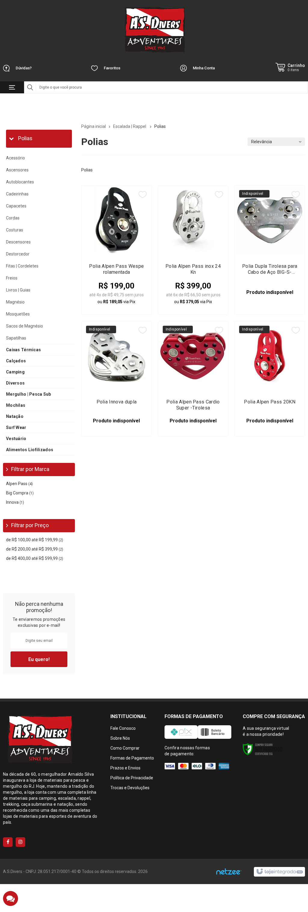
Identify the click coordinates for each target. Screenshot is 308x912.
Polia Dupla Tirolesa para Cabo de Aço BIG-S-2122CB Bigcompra (269, 269)
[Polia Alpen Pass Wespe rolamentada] (117, 250)
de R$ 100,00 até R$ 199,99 (34, 539)
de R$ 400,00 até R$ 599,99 (34, 558)
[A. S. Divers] (154, 30)
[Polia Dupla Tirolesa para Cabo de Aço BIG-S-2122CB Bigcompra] (270, 250)
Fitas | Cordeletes (22, 266)
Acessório (15, 158)
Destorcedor (17, 254)
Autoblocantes (20, 182)
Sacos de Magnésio (24, 326)
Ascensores (17, 170)
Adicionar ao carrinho (124, 298)
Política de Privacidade (131, 777)
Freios (11, 278)
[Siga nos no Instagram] (20, 842)
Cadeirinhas (17, 194)
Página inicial (93, 126)
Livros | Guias (18, 290)
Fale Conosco (123, 728)
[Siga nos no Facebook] (8, 842)
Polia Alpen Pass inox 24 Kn (193, 269)
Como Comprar (125, 748)
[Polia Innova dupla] (117, 378)
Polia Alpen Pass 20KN (269, 402)
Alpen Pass (19, 483)
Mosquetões (18, 314)
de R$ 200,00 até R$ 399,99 (34, 549)
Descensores (18, 242)
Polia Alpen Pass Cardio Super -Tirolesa (193, 405)
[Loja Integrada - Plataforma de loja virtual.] (279, 871)
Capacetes (16, 206)
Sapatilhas (16, 338)
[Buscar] (30, 87)
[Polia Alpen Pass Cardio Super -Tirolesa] (193, 378)
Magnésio (15, 302)
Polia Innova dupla (117, 402)
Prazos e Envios (125, 768)
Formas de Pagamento (132, 758)
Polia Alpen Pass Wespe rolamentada (116, 269)
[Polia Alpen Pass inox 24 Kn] (193, 250)
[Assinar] (39, 659)
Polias (24, 138)
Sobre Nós (120, 738)
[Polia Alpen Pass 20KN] (270, 378)
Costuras (14, 230)
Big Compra (20, 493)
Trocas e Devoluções (129, 787)
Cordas (13, 218)
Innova (15, 502)
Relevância (261, 141)
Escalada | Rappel (130, 126)
